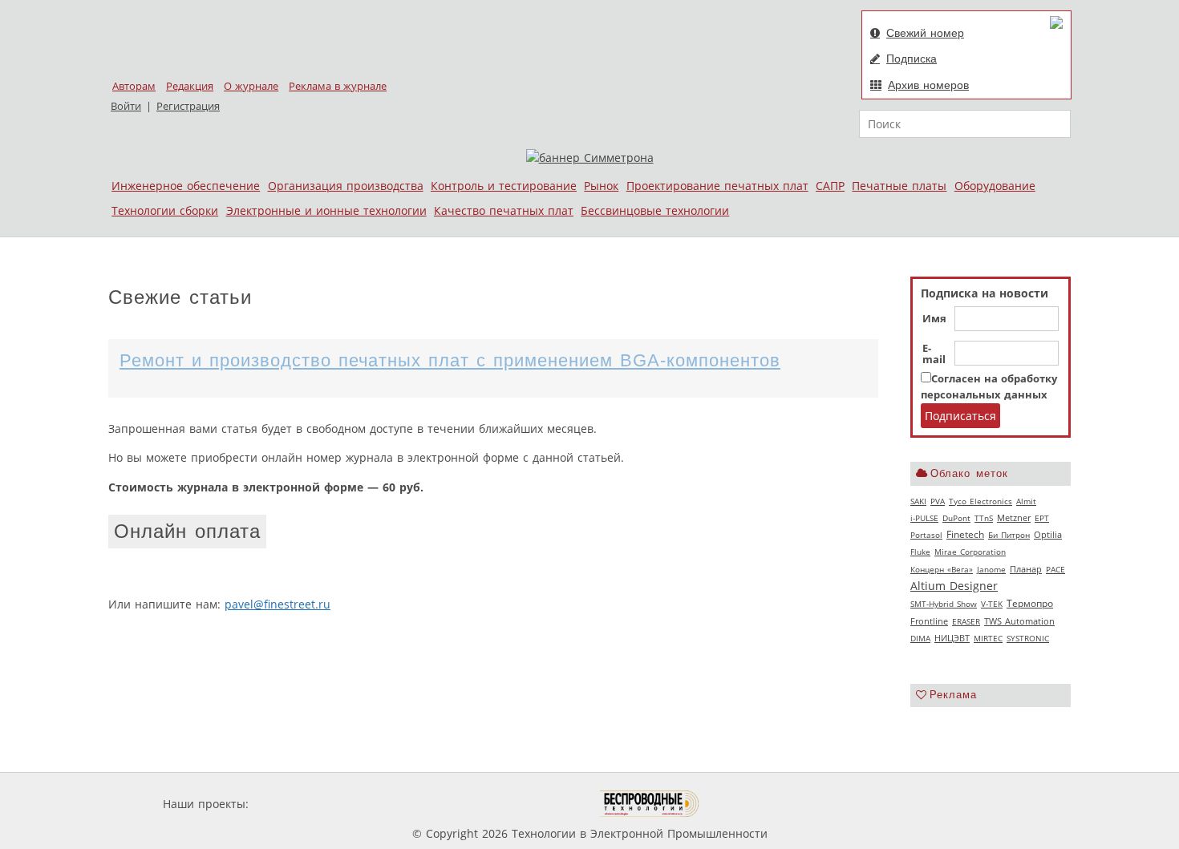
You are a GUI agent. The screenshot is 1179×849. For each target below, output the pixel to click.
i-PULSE (924, 518)
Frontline (929, 621)
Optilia (1048, 534)
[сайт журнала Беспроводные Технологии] (650, 803)
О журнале (251, 86)
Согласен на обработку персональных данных (989, 387)
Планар (1026, 569)
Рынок (601, 185)
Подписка (911, 58)
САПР (830, 185)
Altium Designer (954, 585)
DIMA (920, 638)
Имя (934, 319)
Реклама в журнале (338, 86)
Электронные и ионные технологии (326, 210)
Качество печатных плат (503, 210)
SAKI (918, 501)
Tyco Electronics (980, 501)
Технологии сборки (164, 210)
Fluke (920, 551)
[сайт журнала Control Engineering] (756, 803)
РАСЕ (1055, 569)
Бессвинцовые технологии (655, 210)
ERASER (966, 621)
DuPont (956, 518)
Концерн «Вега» (941, 569)
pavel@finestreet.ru (277, 604)
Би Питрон (1009, 534)
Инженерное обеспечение (185, 185)
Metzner (1014, 518)
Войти (126, 106)
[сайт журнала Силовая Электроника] (304, 803)
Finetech (965, 534)
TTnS (983, 518)
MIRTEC (988, 638)
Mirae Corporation (970, 551)
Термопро (1030, 603)
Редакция (189, 86)
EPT (1042, 518)
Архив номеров (928, 85)
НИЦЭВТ (952, 638)
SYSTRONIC (1028, 638)
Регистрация (188, 106)
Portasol (926, 534)
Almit (1026, 501)
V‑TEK (992, 603)
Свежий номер (925, 32)
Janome (991, 569)
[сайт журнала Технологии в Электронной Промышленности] (406, 803)
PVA (937, 501)
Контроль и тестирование (504, 185)
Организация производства (345, 185)
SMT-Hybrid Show (943, 603)
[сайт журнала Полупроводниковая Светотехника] (524, 803)
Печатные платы (899, 185)
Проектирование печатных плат (717, 185)
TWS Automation (1019, 621)
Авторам (134, 86)
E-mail (934, 354)
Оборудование (994, 185)
